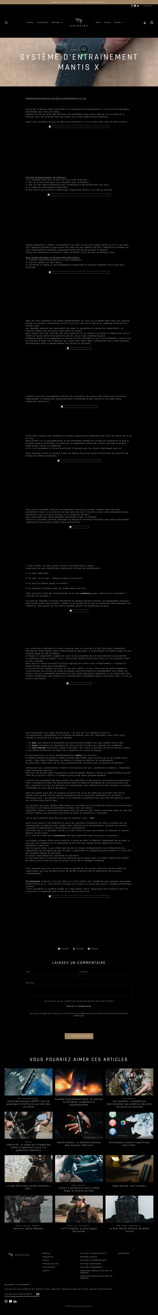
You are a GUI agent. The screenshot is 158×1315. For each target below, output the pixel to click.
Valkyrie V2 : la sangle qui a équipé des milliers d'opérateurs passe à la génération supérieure (28, 1147)
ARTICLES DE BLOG (50, 1264)
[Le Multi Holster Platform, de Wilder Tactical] (129, 1209)
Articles (82, 50)
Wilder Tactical (135, 1226)
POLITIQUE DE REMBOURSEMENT (93, 1260)
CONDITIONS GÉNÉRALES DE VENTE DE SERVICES (96, 1277)
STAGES (107, 22)
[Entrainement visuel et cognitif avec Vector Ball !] (129, 1125)
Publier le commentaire (79, 1006)
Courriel (84, 972)
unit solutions (129, 1099)
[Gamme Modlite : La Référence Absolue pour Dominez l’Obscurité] (79, 1125)
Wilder (124, 1226)
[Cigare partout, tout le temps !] (129, 1168)
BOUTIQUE (56, 22)
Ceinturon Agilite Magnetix (28, 1228)
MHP (118, 1226)
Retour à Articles (80, 1036)
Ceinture (27, 1226)
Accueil (74, 50)
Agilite (19, 1226)
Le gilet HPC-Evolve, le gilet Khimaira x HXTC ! (28, 1187)
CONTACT (46, 1271)
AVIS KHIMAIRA (48, 1267)
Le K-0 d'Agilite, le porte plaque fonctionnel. (79, 1230)
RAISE (98, 22)
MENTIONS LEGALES (88, 1257)
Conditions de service (106, 1013)
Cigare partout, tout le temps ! (129, 1185)
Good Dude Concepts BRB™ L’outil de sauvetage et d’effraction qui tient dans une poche (28, 1104)
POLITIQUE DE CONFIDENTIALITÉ (93, 1253)
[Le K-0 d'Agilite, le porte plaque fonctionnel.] (79, 1209)
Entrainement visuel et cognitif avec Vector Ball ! (129, 1144)
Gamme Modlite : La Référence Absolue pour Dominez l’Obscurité (79, 1144)
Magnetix (35, 1226)
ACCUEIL (30, 22)
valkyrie (28, 1142)
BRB (19, 1099)
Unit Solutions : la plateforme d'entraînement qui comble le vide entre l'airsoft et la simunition (129, 1104)
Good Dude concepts (30, 1099)
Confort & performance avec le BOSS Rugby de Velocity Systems (79, 1189)
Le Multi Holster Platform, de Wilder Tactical (129, 1230)
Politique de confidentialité (78, 1013)
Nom (28, 972)
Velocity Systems (78, 1185)
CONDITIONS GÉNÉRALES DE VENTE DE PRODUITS (96, 1272)
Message (30, 983)
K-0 (76, 1226)
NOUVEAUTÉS (42, 22)
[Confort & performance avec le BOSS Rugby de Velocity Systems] (79, 1168)
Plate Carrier (84, 1226)
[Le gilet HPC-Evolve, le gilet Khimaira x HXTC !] (29, 1168)
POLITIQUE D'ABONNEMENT (91, 1267)
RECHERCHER (123, 1253)
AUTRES (117, 22)
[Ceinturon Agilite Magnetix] (29, 1209)
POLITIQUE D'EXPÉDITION (90, 1264)
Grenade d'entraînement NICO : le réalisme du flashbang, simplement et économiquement (79, 1102)
